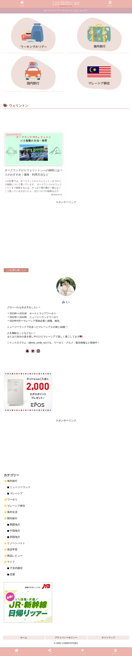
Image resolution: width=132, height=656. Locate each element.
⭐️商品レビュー (13, 555)
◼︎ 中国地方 (13, 530)
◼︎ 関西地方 (13, 524)
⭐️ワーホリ (10, 499)
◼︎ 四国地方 (13, 537)
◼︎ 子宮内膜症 (15, 568)
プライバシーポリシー (66, 637)
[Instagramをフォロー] (38, 351)
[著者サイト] (27, 351)
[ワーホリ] (33, 35)
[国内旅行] (33, 73)
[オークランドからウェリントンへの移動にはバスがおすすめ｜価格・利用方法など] (39, 399)
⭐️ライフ (9, 561)
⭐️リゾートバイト (14, 543)
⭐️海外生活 (10, 512)
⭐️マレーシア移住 (14, 505)
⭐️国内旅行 (10, 518)
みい (66, 302)
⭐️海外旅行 (10, 481)
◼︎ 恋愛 (11, 574)
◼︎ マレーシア (15, 493)
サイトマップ (108, 637)
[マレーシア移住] (99, 73)
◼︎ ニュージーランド (18, 487)
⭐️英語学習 (10, 549)
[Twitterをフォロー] (33, 351)
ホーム (23, 637)
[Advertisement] (66, 118)
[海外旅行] (99, 35)
